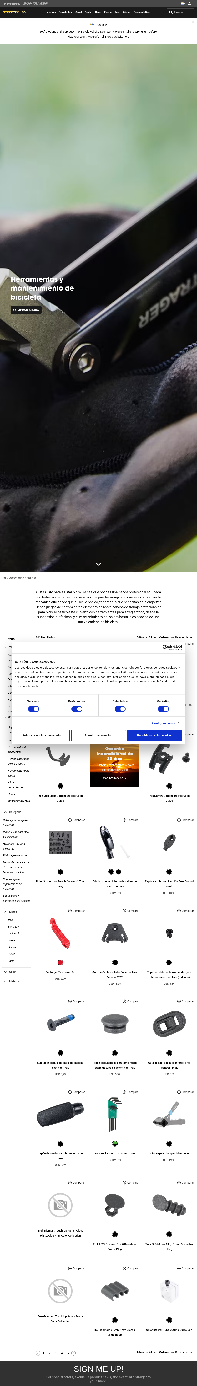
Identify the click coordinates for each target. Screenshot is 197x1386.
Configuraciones (163, 723)
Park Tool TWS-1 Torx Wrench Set (114, 1153)
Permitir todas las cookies (155, 735)
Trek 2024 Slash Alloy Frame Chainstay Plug (169, 1247)
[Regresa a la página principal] (5, 578)
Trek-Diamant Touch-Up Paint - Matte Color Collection (60, 1319)
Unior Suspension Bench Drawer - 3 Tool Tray (60, 884)
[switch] (76, 709)
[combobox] (180, 12)
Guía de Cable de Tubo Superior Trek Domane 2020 (114, 975)
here (126, 36)
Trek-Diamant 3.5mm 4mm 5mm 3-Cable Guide (114, 1332)
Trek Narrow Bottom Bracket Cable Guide (169, 798)
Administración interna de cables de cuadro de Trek (115, 884)
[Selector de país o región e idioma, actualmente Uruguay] (183, 3)
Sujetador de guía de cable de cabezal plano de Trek (60, 1065)
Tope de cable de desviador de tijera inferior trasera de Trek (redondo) (169, 975)
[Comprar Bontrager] (35, 3)
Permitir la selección (98, 735)
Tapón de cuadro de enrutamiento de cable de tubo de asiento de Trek (114, 1065)
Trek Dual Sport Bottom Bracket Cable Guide (60, 798)
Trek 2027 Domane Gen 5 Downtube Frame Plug (115, 1247)
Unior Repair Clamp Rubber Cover (169, 1153)
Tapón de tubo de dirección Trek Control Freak (169, 884)
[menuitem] (51, 12)
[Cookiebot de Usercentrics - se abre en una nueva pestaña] (165, 647)
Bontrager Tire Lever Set (60, 972)
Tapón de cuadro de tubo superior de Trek (60, 1156)
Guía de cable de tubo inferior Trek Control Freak (169, 1065)
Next (73, 1353)
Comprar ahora (26, 310)
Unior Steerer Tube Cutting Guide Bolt (169, 1329)
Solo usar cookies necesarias (42, 735)
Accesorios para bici (23, 578)
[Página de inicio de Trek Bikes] (12, 4)
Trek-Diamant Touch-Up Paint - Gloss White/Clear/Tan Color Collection (60, 1233)
